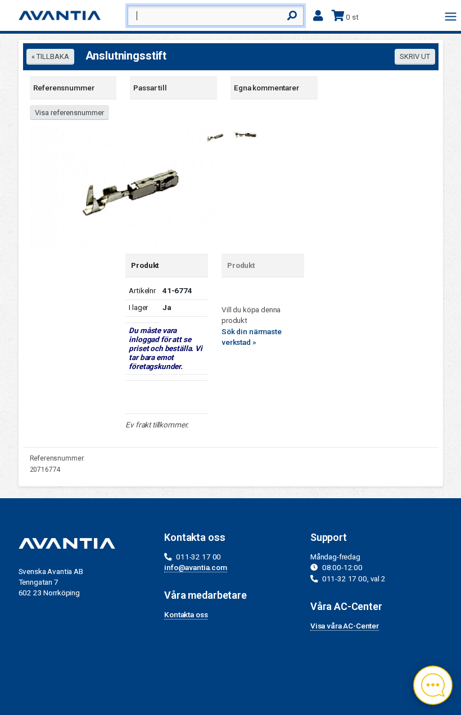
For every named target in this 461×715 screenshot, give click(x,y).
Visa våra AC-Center (344, 625)
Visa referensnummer (69, 112)
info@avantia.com (195, 567)
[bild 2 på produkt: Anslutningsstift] (244, 134)
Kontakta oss (185, 614)
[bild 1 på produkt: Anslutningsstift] (128, 186)
